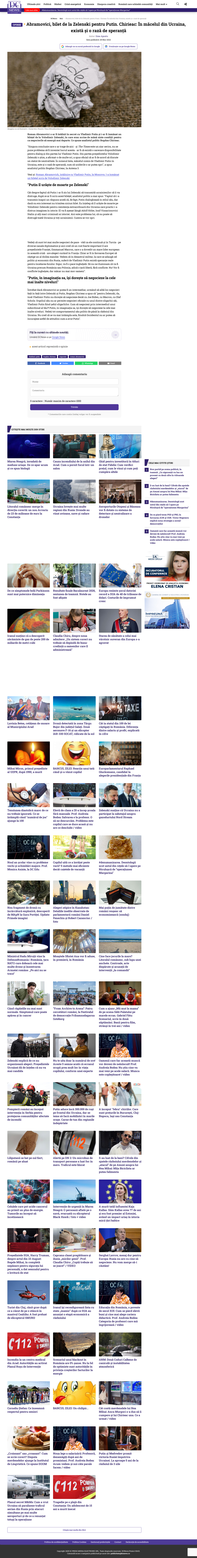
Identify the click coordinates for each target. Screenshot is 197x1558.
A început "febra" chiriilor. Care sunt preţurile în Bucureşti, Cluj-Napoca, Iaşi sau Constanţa (119, 1112)
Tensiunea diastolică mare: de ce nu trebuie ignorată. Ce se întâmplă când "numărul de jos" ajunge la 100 (27, 815)
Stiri (61, 18)
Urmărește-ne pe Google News (122, 46)
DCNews (14, 7)
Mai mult (162, 4)
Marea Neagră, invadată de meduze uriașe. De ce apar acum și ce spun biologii (27, 465)
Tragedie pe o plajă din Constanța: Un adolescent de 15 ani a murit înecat (72, 1505)
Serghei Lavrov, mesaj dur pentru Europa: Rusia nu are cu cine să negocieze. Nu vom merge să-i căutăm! (120, 1260)
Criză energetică (73, 4)
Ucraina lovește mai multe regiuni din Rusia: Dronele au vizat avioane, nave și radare (71, 510)
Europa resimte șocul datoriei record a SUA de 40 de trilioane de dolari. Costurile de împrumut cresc (120, 596)
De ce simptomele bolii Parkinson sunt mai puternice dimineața (28, 592)
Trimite (74, 407)
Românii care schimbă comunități (135, 4)
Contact (117, 1542)
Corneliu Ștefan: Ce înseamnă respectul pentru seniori (25, 1409)
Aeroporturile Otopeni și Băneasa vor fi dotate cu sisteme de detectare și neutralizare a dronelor (119, 512)
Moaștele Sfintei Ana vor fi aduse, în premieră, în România (74, 957)
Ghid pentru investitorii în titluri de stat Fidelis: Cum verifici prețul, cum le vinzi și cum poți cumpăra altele (119, 467)
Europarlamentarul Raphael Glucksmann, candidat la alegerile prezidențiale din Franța (120, 772)
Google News (58, 337)
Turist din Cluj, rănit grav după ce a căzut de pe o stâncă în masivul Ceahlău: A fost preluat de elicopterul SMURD (27, 1312)
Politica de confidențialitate (56, 1542)
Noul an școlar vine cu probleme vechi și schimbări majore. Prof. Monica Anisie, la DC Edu (27, 866)
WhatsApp (88, 363)
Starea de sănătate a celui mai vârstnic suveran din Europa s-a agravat (119, 639)
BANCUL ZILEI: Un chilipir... (70, 1408)
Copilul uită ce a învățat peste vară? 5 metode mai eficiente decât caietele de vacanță (71, 866)
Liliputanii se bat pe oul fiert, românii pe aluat (25, 1159)
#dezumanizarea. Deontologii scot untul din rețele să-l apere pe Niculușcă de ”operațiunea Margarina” (86, 10)
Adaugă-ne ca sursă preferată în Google (82, 46)
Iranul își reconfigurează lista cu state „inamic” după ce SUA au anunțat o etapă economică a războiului (73, 1312)
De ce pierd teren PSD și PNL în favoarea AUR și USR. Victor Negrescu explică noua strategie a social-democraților (169, 519)
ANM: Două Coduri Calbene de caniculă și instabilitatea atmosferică (118, 1363)
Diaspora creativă (106, 4)
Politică (47, 4)
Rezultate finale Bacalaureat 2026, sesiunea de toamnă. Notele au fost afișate (74, 594)
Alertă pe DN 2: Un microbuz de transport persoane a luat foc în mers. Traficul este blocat (73, 1161)
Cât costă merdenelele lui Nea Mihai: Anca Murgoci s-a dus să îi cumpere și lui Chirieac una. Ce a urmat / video (120, 1413)
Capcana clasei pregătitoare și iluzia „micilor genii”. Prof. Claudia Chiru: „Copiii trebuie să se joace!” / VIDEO (73, 1260)
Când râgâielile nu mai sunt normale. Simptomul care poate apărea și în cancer (27, 1012)
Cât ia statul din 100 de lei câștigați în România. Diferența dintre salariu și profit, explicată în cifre (119, 728)
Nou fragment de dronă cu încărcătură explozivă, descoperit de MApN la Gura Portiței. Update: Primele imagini (28, 913)
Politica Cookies (79, 1542)
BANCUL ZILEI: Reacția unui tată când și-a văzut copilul (73, 770)
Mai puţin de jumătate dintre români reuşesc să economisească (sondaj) (117, 911)
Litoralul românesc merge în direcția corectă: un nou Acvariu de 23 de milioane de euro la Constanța (27, 512)
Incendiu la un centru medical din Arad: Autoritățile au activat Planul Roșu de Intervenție (27, 1363)
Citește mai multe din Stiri (74, 1530)
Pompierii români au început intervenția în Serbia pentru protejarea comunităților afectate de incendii (28, 1114)
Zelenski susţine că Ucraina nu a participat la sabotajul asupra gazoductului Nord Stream (119, 813)
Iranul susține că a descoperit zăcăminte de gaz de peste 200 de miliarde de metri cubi (28, 639)
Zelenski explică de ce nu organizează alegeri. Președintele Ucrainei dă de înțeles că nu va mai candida (28, 1066)
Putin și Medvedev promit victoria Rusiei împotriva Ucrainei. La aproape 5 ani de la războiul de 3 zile (118, 1459)
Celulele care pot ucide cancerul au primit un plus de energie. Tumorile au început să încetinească (27, 1212)
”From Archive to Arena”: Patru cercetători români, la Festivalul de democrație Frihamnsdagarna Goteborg (74, 1014)
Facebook (41, 363)
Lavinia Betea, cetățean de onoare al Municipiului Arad (28, 725)
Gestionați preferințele (100, 1542)
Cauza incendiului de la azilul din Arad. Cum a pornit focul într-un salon (74, 465)
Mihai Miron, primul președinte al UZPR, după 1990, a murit (27, 770)
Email (112, 363)
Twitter (65, 363)
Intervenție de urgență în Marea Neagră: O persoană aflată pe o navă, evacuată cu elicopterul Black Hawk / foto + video (73, 1212)
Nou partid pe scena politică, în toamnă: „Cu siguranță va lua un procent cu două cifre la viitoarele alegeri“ (167, 474)
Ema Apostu (102, 36)
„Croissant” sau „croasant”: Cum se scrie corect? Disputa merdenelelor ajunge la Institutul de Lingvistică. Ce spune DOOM (28, 1459)
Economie (89, 4)
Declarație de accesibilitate (137, 1542)
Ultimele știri (33, 4)
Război (57, 4)
